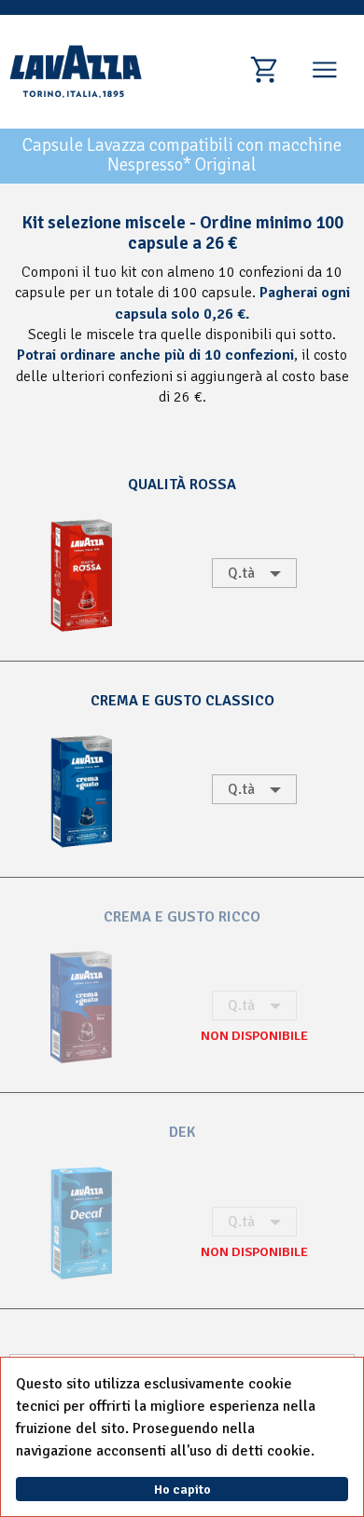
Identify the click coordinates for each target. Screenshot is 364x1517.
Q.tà (241, 573)
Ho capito (182, 1489)
